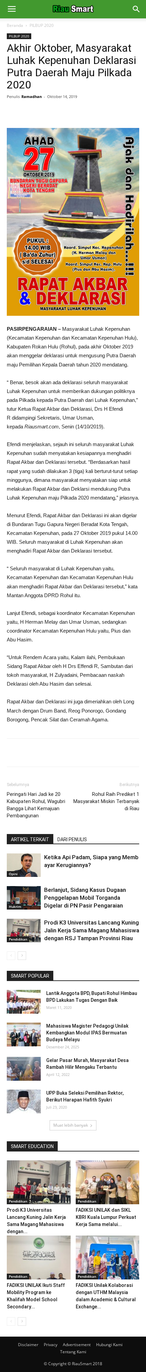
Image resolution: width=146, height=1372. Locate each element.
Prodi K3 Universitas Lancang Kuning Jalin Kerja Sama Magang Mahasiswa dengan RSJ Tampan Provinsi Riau (91, 930)
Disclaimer (28, 1345)
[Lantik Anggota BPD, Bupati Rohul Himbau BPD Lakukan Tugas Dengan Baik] (24, 1002)
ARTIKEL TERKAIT (30, 839)
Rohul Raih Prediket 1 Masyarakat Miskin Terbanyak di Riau (106, 801)
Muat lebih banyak (70, 1125)
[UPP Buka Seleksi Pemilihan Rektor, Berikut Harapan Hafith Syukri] (24, 1101)
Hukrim (15, 906)
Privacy (50, 1345)
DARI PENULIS (72, 839)
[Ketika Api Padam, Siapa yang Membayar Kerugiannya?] (24, 865)
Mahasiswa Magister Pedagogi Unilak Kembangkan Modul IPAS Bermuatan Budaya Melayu (87, 1032)
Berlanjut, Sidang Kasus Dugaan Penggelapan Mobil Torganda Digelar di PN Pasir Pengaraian (85, 897)
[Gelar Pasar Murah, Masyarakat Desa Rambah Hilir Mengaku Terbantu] (24, 1069)
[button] (136, 9)
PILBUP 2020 (42, 25)
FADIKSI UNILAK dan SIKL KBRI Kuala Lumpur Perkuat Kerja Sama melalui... (106, 1217)
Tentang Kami (73, 1352)
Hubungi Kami (109, 1345)
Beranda (15, 25)
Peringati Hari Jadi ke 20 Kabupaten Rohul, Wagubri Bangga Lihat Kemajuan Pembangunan (36, 805)
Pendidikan (18, 939)
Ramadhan (31, 96)
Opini (13, 873)
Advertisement (77, 1345)
